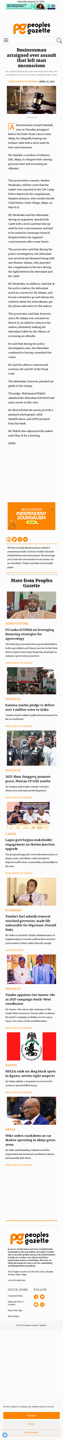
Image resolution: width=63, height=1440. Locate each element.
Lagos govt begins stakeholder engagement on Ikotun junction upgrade (30, 844)
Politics (12, 699)
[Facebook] (8, 539)
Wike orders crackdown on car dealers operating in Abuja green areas (30, 1140)
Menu (21, 41)
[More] (25, 539)
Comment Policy (15, 1296)
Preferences (31, 1432)
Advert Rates (13, 1316)
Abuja (10, 1129)
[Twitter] (14, 539)
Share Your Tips (15, 1310)
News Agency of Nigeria (23, 81)
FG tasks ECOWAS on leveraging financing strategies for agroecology (29, 634)
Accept (31, 1415)
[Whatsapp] (19, 539)
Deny (31, 1424)
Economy (13, 910)
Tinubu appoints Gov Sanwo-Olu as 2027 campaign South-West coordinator (30, 999)
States (11, 1065)
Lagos (10, 834)
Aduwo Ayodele (14, 950)
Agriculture (16, 623)
